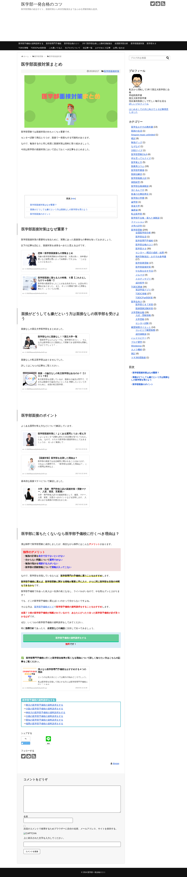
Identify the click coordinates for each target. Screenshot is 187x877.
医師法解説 (136, 174)
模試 (133, 138)
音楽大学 (135, 206)
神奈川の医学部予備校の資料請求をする (45, 712)
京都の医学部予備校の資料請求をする (44, 716)
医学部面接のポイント (40, 214)
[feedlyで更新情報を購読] (158, 3)
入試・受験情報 (143, 315)
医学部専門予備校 (53, 43)
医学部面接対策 (137, 43)
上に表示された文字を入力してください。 (44, 838)
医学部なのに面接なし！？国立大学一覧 (57, 336)
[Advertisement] (71, 173)
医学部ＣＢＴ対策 (144, 304)
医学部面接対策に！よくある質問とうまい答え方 (62, 433)
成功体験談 (141, 334)
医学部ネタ (151, 43)
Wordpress (136, 346)
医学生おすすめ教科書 (142, 127)
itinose (116, 763)
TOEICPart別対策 (38, 48)
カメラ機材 (136, 349)
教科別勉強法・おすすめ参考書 (151, 256)
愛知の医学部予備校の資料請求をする (44, 720)
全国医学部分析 (121, 43)
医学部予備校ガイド (44, 607)
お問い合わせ (119, 48)
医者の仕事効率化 (140, 194)
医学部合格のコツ (71, 43)
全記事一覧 (87, 48)
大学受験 (140, 319)
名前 (26, 816)
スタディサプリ (143, 279)
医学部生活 (141, 237)
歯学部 (134, 202)
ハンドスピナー (138, 338)
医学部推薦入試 (138, 178)
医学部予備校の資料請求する (30, 43)
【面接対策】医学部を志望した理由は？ (57, 458)
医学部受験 (136, 230)
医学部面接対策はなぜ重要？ (43, 205)
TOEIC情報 (23, 48)
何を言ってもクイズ (141, 158)
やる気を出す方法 (144, 271)
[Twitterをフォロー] (152, 3)
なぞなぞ (135, 146)
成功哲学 (140, 283)
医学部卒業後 (137, 170)
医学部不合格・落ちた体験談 (145, 218)
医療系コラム (137, 166)
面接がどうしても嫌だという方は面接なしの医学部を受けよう (59, 209)
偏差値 (134, 210)
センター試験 (142, 323)
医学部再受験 (142, 263)
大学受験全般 (137, 312)
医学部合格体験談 (140, 186)
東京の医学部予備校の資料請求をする (44, 705)
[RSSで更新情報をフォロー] (163, 3)
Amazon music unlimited (143, 135)
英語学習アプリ (143, 290)
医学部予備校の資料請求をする (71, 638)
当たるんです (137, 190)
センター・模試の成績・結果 (150, 252)
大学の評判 (136, 226)
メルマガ (140, 275)
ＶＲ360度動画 (138, 357)
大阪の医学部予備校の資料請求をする (44, 709)
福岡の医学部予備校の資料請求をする (44, 723)
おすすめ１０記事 (102, 48)
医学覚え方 (136, 162)
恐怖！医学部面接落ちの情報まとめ (55, 253)
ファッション (137, 222)
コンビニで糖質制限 (145, 330)
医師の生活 (136, 131)
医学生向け (136, 301)
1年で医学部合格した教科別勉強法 (97, 43)
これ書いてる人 (55, 48)
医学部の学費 (137, 198)
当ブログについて (72, 48)
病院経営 (135, 182)
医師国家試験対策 (144, 308)
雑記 (133, 353)
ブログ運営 (136, 342)
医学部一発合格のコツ (42, 4)
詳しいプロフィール (139, 104)
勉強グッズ (136, 142)
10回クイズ (136, 150)
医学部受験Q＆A (139, 154)
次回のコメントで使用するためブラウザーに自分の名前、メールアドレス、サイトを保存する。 (71, 829)
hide (73, 199)
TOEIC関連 (136, 287)
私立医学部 (136, 214)
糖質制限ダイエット (141, 327)
